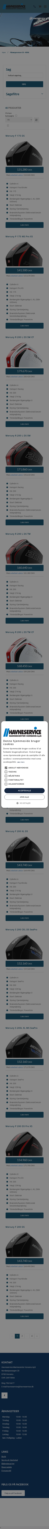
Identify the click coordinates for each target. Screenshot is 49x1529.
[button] (24, 803)
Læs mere (20, 762)
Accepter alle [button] (24, 790)
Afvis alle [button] (24, 797)
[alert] (24, 764)
